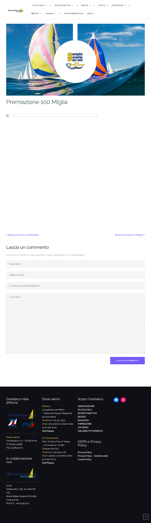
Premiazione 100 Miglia (37, 101)
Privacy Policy (85, 452)
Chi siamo (49, 13)
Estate (102, 5)
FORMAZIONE (84, 424)
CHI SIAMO (83, 427)
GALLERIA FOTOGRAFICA (90, 431)
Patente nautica (63, 5)
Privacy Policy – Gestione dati (93, 456)
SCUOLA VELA (85, 410)
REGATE (82, 417)
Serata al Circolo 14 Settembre (23, 235)
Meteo (90, 13)
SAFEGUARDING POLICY (74, 13)
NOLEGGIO (83, 420)
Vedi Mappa (48, 431)
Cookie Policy (85, 459)
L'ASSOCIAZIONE (86, 406)
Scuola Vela (38, 5)
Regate (84, 5)
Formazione (117, 5)
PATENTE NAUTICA (87, 413)
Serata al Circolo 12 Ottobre (129, 235)
